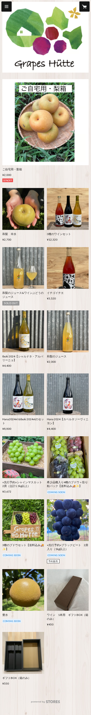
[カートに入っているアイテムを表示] (84, 6)
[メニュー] (6, 6)
